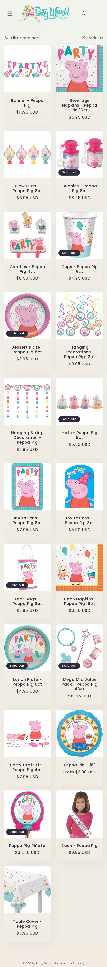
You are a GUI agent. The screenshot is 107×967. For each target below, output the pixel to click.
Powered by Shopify (69, 963)
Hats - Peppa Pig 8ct (79, 435)
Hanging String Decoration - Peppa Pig (27, 437)
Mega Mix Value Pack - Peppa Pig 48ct (80, 684)
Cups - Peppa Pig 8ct (79, 269)
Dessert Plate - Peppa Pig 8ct (27, 349)
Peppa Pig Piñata (27, 845)
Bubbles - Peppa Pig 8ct (79, 188)
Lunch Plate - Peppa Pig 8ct (27, 682)
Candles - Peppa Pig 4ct (27, 269)
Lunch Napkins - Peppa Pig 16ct (79, 601)
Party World (45, 963)
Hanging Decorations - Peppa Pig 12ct (79, 352)
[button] (9, 13)
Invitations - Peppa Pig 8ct (27, 520)
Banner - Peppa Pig (27, 103)
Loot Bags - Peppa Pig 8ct (27, 601)
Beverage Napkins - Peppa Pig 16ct (79, 105)
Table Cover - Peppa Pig (27, 924)
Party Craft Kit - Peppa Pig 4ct (27, 767)
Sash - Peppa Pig (79, 845)
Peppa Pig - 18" (79, 765)
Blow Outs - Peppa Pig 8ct (27, 188)
